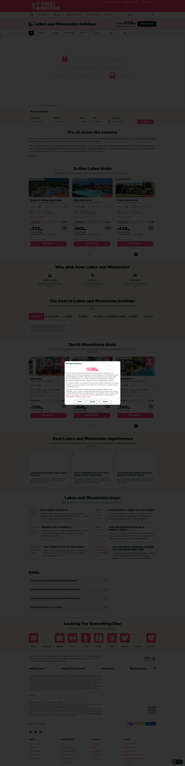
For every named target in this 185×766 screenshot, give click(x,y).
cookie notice (75, 395)
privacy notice (86, 396)
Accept (79, 401)
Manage (92, 401)
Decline (105, 401)
